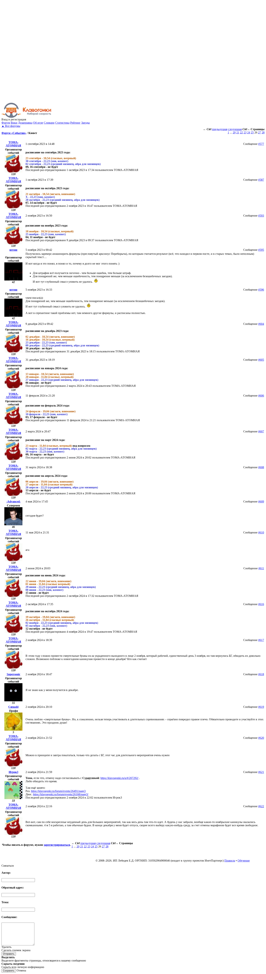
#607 (261, 431)
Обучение (244, 860)
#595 (261, 249)
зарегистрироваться (57, 844)
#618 (261, 674)
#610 (261, 532)
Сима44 (13, 706)
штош (13, 249)
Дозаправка (25, 122)
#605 (261, 359)
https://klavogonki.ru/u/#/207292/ (119, 778)
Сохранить (8, 970)
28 (263, 132)
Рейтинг (75, 122)
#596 (261, 289)
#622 (261, 806)
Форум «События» (13, 133)
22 (241, 132)
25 (252, 132)
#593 (261, 215)
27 (259, 132)
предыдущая (219, 129)
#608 (261, 467)
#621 (261, 772)
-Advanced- (13, 501)
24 (248, 132)
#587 (261, 179)
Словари (49, 122)
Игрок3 (13, 772)
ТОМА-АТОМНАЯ (13, 144)
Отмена (21, 970)
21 (237, 132)
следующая (235, 129)
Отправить (8, 953)
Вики (14, 122)
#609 (261, 501)
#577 (261, 143)
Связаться (7, 865)
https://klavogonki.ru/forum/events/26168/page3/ (60, 794)
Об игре (38, 122)
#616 (261, 604)
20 (234, 132)
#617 (261, 640)
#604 (261, 323)
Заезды (85, 122)
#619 (261, 706)
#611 (261, 568)
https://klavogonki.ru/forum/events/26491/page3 (58, 791)
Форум (5, 122)
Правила (229, 860)
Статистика (62, 122)
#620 (261, 737)
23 (245, 132)
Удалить (6, 946)
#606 (261, 395)
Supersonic (13, 674)
